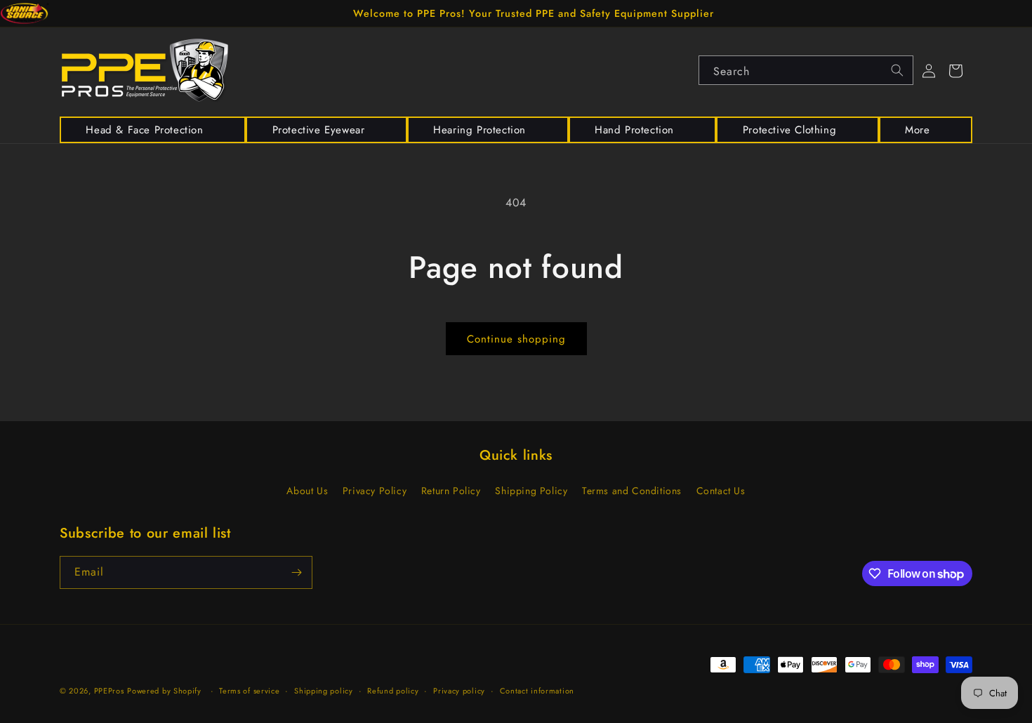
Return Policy (451, 491)
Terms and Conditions (632, 491)
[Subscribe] (296, 572)
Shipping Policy (531, 491)
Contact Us (721, 491)
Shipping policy (323, 690)
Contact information (537, 690)
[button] (153, 130)
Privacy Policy (374, 491)
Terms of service (249, 690)
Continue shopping (516, 339)
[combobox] (806, 70)
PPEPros (109, 690)
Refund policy (392, 690)
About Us (307, 491)
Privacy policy (459, 690)
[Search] (897, 70)
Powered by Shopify (164, 690)
